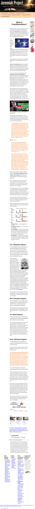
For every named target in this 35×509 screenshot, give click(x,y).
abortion (19, 461)
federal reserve (20, 477)
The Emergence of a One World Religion (7, 476)
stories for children (20, 499)
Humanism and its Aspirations (7, 481)
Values (13, 467)
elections (19, 475)
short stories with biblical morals (21, 494)
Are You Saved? (7, 473)
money (21, 485)
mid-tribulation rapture (16, 429)
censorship (19, 463)
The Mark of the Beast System (7, 465)
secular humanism (20, 492)
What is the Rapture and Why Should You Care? (12, 421)
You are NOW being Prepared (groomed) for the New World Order (7, 461)
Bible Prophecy (12, 13)
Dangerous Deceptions (16, 14)
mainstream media (20, 482)
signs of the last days (21, 496)
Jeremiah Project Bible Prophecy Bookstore (18, 421)
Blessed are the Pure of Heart (7, 479)
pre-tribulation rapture (20, 430)
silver (18, 497)
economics (21, 474)
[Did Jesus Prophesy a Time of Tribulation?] (25, 418)
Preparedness (14, 465)
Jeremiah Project (5, 13)
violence (19, 502)
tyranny (19, 500)
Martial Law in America (7, 475)
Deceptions (14, 459)
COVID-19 (21, 470)
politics (22, 486)
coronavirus (20, 468)
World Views (14, 467)
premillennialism (15, 431)
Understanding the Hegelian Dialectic (7, 469)
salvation (20, 490)
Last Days (13, 460)
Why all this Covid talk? (7, 472)
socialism (20, 497)
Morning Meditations (6, 16)
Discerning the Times (20, 13)
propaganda (20, 489)
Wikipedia (20, 289)
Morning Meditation (13, 462)
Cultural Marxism (6, 467)
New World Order (13, 464)
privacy (19, 488)
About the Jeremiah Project (4, 505)
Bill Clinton (20, 461)
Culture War (14, 458)
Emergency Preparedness (13, 505)
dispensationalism (18, 427)
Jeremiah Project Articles (7, 506)
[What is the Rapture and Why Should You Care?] (12, 418)
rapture (20, 431)
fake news (20, 476)
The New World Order (26, 14)
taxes (22, 499)
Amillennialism (16, 31)
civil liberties (20, 465)
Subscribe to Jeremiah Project (16, 506)
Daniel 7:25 (21, 307)
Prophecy (12, 427)
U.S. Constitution (19, 501)
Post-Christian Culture (6, 14)
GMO (21, 478)
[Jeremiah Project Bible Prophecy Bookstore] (19, 418)
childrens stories (21, 464)
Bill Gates (22, 462)
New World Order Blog (25, 505)
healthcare (19, 479)
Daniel (23, 472)
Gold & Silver (20, 505)
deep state (19, 473)
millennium (22, 429)
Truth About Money (32, 44)
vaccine (23, 501)
